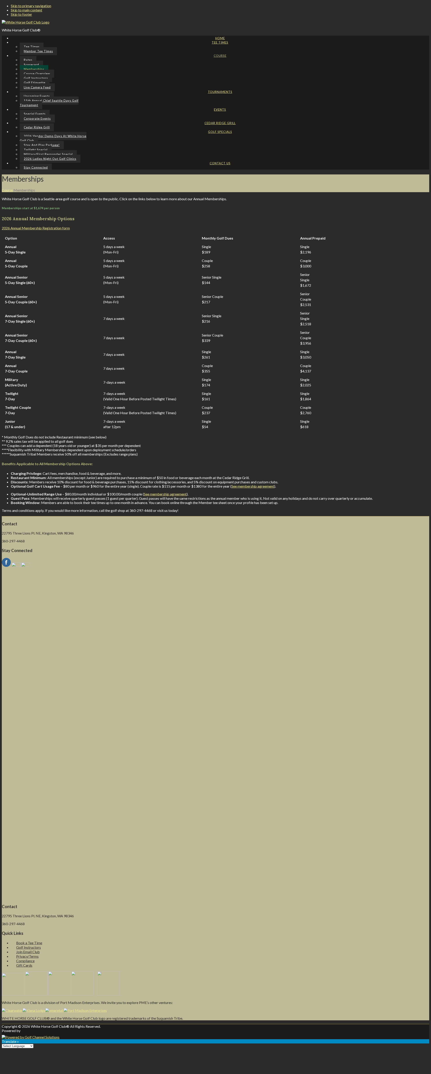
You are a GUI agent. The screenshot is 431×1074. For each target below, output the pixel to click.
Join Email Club (28, 952)
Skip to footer (21, 14)
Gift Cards (24, 965)
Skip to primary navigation (31, 6)
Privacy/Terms (27, 956)
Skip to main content (26, 10)
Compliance (25, 961)
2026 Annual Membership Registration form (36, 228)
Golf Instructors (28, 947)
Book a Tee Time (29, 943)
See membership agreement (252, 486)
